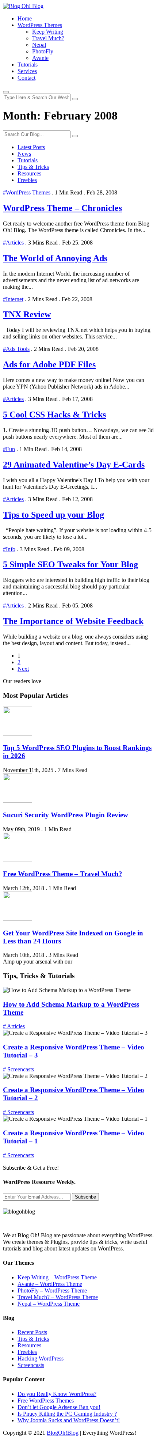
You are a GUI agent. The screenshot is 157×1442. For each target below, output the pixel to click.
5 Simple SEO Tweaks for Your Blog (70, 564)
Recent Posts (32, 1332)
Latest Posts (31, 147)
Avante (40, 58)
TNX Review (27, 314)
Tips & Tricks (33, 167)
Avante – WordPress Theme (50, 1284)
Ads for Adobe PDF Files (49, 364)
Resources (29, 173)
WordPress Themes (40, 25)
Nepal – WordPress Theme (49, 1304)
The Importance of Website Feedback (73, 621)
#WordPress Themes (26, 192)
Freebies (27, 180)
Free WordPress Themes (46, 1400)
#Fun (9, 449)
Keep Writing (47, 32)
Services (27, 71)
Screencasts (31, 1365)
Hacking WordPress (41, 1358)
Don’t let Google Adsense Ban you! (59, 1407)
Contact (26, 78)
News (24, 154)
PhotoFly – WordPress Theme (52, 1290)
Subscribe (85, 1197)
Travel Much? (48, 38)
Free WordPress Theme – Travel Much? (62, 874)
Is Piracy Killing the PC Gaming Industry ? (67, 1414)
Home (25, 18)
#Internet (13, 299)
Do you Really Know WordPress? (57, 1394)
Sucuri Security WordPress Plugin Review (65, 815)
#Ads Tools (16, 349)
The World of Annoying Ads (55, 258)
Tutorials (28, 64)
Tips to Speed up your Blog (53, 514)
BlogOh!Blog (62, 1433)
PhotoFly (42, 51)
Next (23, 669)
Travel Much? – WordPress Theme (58, 1297)
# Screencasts (18, 1069)
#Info (9, 549)
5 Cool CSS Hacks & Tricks (54, 414)
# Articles (14, 1026)
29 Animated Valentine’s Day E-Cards (74, 464)
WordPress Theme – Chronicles (62, 208)
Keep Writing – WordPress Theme (57, 1277)
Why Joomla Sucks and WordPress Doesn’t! (69, 1420)
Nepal (39, 45)
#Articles (13, 242)
